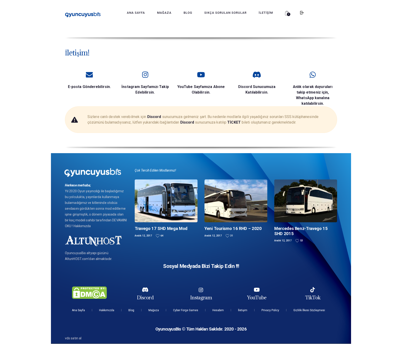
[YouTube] (256, 289)
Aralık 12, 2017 (143, 235)
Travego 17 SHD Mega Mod (161, 228)
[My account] (301, 12)
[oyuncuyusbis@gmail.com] (89, 74)
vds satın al (73, 338)
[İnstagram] (201, 289)
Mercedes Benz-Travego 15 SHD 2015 (301, 231)
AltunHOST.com (76, 259)
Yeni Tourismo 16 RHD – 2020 (233, 228)
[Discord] (145, 289)
